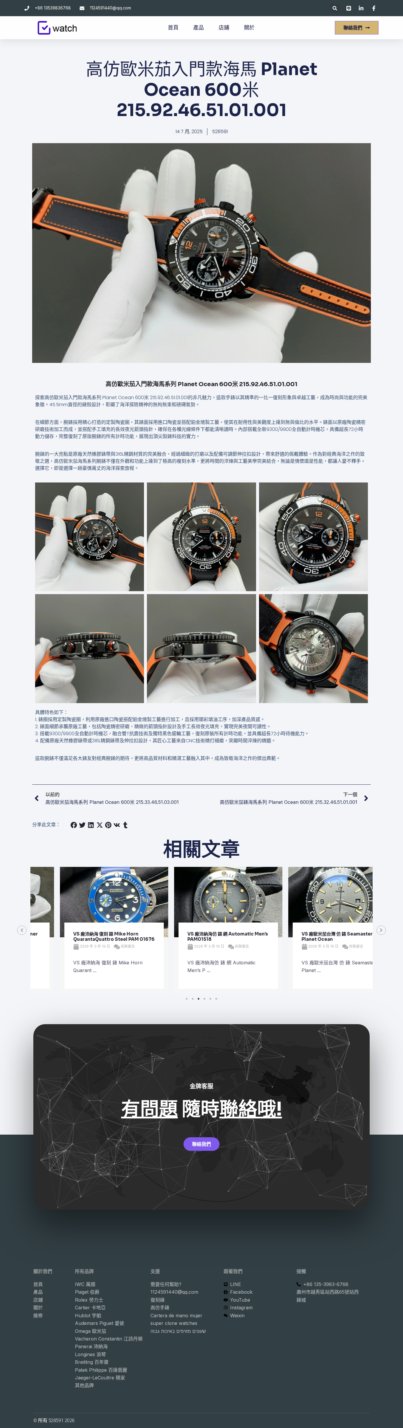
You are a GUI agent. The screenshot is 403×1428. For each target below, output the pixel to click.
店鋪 (224, 27)
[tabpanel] (87, 930)
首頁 (173, 27)
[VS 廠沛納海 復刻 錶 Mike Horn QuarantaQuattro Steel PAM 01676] (87, 902)
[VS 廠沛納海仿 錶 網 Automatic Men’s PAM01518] (202, 902)
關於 (249, 27)
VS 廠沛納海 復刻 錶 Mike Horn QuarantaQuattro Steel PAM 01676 (87, 936)
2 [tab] (193, 999)
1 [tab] (187, 999)
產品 (198, 27)
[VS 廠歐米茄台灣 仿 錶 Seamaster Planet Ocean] (316, 902)
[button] (335, 8)
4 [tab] (204, 999)
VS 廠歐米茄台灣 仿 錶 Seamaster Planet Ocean (310, 936)
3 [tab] (199, 999)
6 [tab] (216, 999)
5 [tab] (210, 999)
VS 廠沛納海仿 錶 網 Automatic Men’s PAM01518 (201, 936)
